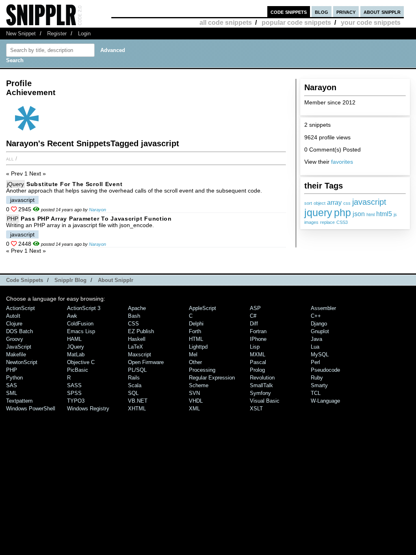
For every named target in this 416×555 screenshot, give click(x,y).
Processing (202, 370)
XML (194, 408)
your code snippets (371, 22)
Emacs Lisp (81, 331)
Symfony (260, 393)
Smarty (319, 385)
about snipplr (382, 11)
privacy (345, 11)
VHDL (196, 401)
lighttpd (198, 347)
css (347, 203)
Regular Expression (212, 378)
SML (11, 393)
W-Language (325, 401)
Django (319, 324)
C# (253, 316)
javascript (369, 201)
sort (308, 203)
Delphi (196, 324)
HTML (196, 339)
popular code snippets (296, 22)
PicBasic (77, 370)
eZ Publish (141, 331)
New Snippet (21, 33)
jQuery (15, 184)
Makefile (16, 354)
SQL (133, 393)
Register (57, 33)
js (395, 214)
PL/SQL (137, 370)
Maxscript (139, 354)
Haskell (136, 339)
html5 (384, 213)
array (334, 202)
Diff (254, 324)
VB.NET (137, 401)
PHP (12, 218)
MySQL (320, 354)
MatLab (75, 354)
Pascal (258, 362)
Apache (137, 308)
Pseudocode (325, 370)
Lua (315, 347)
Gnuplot (320, 331)
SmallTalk (261, 385)
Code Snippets (24, 280)
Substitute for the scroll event (74, 184)
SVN (194, 393)
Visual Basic (265, 401)
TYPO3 (75, 401)
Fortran (258, 331)
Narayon (97, 209)
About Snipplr (115, 280)
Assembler (323, 308)
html (370, 214)
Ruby (317, 378)
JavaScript (18, 347)
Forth (195, 331)
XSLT (256, 408)
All (10, 158)
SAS (11, 385)
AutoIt (13, 316)
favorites (342, 161)
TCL (316, 393)
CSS (133, 324)
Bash (134, 316)
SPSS (74, 393)
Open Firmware (146, 362)
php (342, 212)
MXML (257, 354)
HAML (74, 339)
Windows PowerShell (30, 408)
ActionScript (20, 308)
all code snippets (225, 22)
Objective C (81, 362)
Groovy (14, 339)
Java (316, 339)
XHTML (137, 408)
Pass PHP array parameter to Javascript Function (96, 218)
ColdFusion (80, 324)
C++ (316, 316)
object (319, 203)
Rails (134, 378)
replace (327, 222)
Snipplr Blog (70, 280)
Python (14, 378)
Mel (193, 354)
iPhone (258, 339)
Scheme (198, 385)
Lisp (255, 347)
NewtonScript (21, 362)
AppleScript (202, 308)
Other (195, 362)
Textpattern (19, 401)
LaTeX (135, 347)
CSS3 (342, 222)
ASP (255, 308)
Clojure (14, 324)
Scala (134, 385)
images (311, 222)
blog (321, 11)
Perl (315, 362)
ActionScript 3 (83, 308)
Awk (72, 316)
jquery (318, 212)
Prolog (257, 370)
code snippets (289, 11)
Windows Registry (88, 408)
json (359, 213)
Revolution (262, 378)
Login (84, 33)
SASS (74, 385)
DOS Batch (19, 331)
